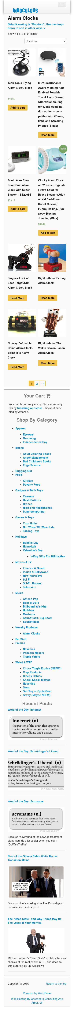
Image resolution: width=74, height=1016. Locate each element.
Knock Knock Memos (36, 680)
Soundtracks (31, 621)
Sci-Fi (26, 579)
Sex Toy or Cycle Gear (37, 691)
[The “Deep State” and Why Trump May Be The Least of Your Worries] (36, 940)
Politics (20, 643)
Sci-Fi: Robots (32, 583)
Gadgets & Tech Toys (29, 490)
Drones (27, 504)
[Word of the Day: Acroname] (36, 819)
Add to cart (17, 107)
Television (29, 587)
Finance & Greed (34, 568)
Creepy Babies (32, 676)
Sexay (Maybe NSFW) (36, 695)
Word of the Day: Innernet (24, 709)
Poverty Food (31, 484)
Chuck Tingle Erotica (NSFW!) (42, 668)
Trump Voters (31, 656)
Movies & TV (23, 562)
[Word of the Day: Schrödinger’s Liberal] (36, 773)
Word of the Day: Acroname (25, 801)
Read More (48, 135)
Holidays (21, 536)
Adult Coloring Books (37, 454)
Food (18, 474)
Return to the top (56, 983)
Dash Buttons (32, 500)
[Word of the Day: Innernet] (36, 727)
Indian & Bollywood (35, 572)
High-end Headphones (37, 508)
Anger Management (35, 457)
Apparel (20, 428)
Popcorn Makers (33, 653)
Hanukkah (29, 546)
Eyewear (28, 434)
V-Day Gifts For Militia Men (48, 556)
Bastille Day (30, 542)
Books (19, 448)
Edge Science (32, 465)
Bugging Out (23, 471)
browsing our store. (30, 408)
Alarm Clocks (31, 633)
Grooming (29, 438)
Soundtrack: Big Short (37, 618)
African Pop (30, 599)
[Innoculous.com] (36, 10)
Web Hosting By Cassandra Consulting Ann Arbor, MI (37, 1000)
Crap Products (32, 672)
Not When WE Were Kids (38, 527)
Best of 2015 (31, 602)
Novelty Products (26, 627)
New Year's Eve (32, 576)
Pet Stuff (20, 639)
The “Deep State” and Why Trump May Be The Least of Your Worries (34, 920)
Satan (26, 687)
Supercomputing (34, 511)
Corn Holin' (30, 523)
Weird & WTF (23, 662)
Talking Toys (31, 531)
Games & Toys (24, 517)
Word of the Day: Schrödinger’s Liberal (33, 751)
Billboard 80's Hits (34, 606)
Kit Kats (28, 481)
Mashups (29, 614)
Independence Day (35, 442)
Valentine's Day (33, 550)
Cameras (28, 496)
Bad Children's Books (37, 461)
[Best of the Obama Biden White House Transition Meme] (36, 881)
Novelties (29, 649)
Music (19, 593)
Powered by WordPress (37, 993)
